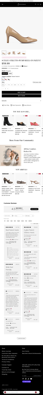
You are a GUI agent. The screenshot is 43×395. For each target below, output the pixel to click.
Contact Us (5, 367)
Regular (5, 73)
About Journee (6, 351)
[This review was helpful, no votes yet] (34, 245)
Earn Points (25, 351)
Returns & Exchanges (8, 372)
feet (26, 220)
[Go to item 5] (24, 53)
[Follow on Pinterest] (23, 379)
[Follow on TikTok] (28, 379)
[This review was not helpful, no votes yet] (36, 245)
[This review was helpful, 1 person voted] (34, 268)
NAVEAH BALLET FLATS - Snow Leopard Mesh (19, 190)
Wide (10, 73)
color (8, 220)
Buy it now (21, 96)
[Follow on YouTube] (31, 379)
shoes (22, 220)
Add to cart (21, 92)
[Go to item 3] (14, 53)
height (18, 220)
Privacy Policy (6, 362)
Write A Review (34, 209)
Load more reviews (21, 338)
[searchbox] (8, 216)
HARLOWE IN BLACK (7, 130)
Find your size (37, 82)
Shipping (4, 374)
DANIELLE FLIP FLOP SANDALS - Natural (34, 189)
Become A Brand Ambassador (31, 353)
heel (15, 220)
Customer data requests (9, 353)
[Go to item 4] (19, 53)
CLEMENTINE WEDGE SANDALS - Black (21, 131)
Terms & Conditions (8, 359)
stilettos (30, 220)
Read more (16, 306)
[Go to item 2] (9, 53)
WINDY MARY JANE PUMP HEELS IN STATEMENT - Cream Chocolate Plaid (8, 191)
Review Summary (14, 68)
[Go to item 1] (4, 53)
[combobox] (19, 216)
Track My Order (6, 370)
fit (4, 220)
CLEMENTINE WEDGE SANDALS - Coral (34, 131)
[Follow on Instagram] (26, 379)
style (11, 220)
